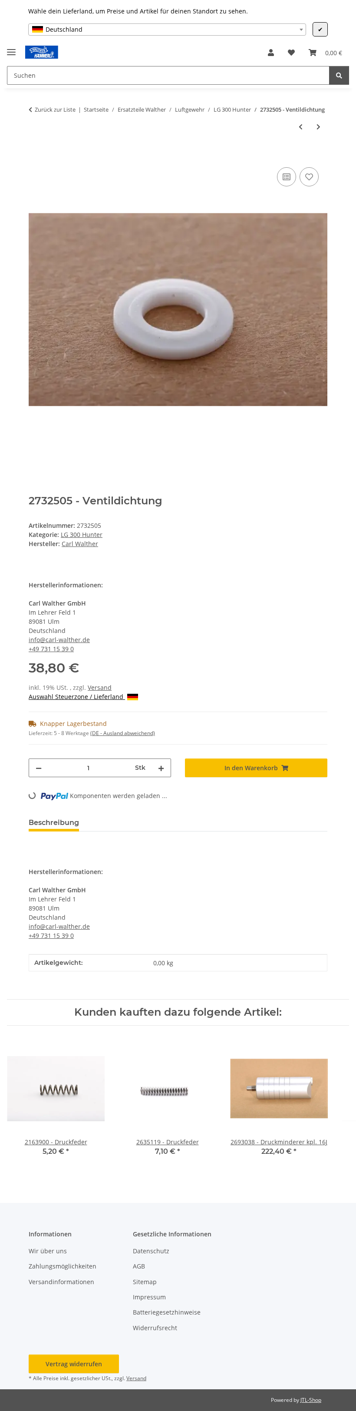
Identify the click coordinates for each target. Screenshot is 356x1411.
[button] (271, 52)
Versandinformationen (61, 1282)
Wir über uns (48, 1251)
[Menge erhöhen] (161, 768)
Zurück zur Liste (55, 109)
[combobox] (167, 29)
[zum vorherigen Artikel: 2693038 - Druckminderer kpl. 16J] (301, 126)
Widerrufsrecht (155, 1328)
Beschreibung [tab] (54, 822)
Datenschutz (151, 1251)
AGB (139, 1266)
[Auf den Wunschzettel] (309, 176)
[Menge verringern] (38, 768)
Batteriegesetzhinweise (167, 1312)
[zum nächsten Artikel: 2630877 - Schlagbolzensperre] (318, 126)
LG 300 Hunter (81, 534)
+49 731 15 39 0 (51, 649)
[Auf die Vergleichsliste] (286, 176)
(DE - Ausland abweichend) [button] (122, 733)
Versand (100, 687)
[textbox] (167, 29)
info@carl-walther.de (59, 640)
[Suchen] (339, 75)
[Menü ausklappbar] (11, 48)
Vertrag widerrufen (74, 1364)
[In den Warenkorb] (36, 155)
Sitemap (145, 1282)
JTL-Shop (310, 1400)
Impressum (149, 1297)
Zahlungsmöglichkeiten (62, 1266)
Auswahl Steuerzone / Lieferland (77, 696)
